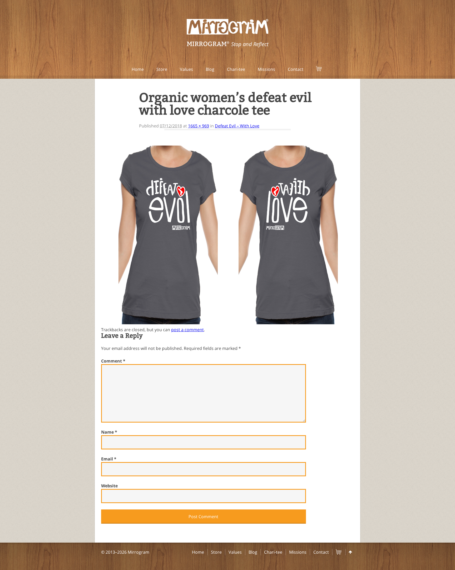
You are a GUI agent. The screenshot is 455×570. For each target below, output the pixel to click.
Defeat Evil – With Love (237, 126)
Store (161, 69)
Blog (210, 69)
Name (109, 432)
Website (109, 486)
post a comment (187, 330)
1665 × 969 (198, 126)
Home (138, 69)
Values (186, 69)
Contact (295, 69)
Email (108, 459)
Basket (325, 69)
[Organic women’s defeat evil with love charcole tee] (227, 146)
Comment (113, 361)
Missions (266, 69)
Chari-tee (236, 69)
